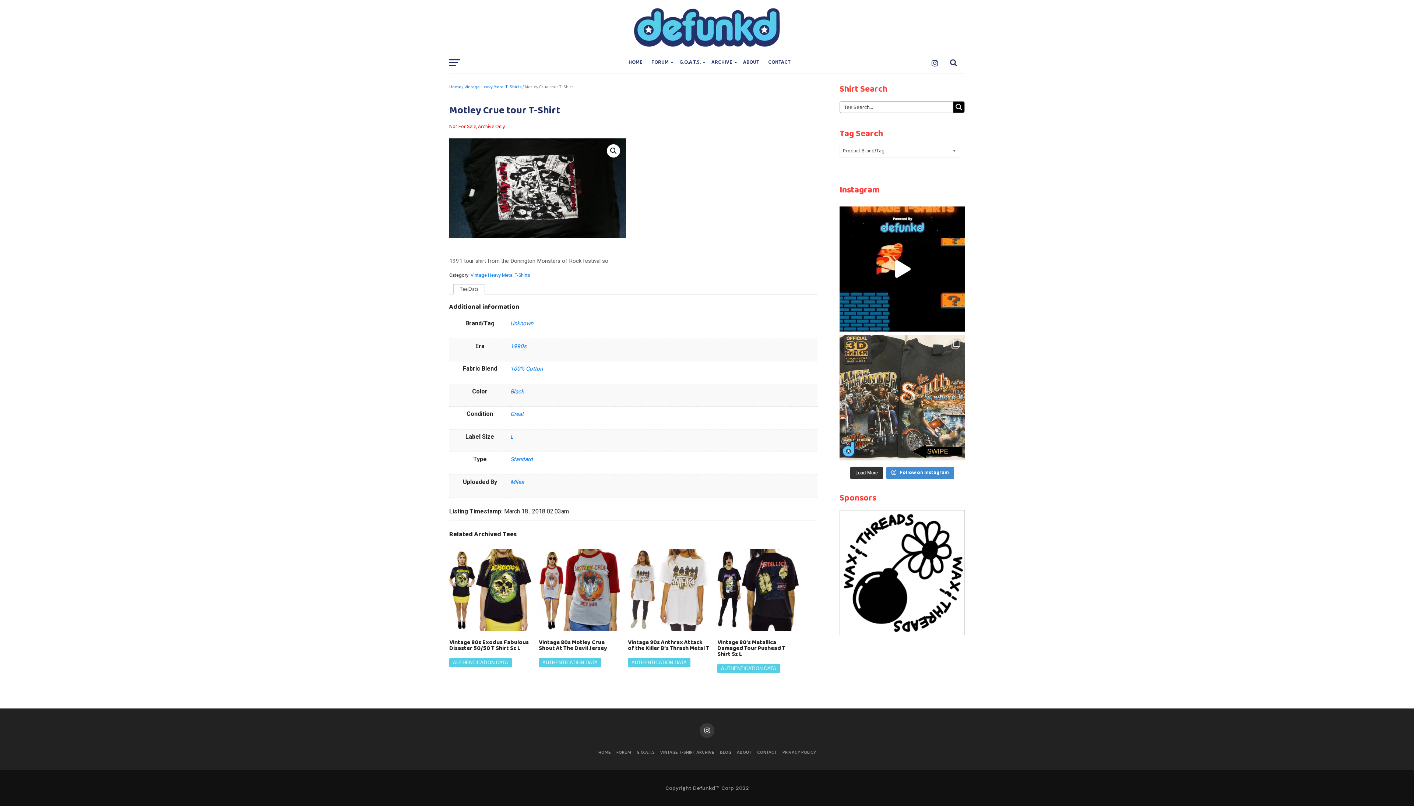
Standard (521, 459)
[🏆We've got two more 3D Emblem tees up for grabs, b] (902, 397)
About (751, 62)
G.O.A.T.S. (690, 62)
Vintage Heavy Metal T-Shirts (493, 87)
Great (517, 414)
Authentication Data (480, 662)
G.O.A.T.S (646, 752)
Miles (517, 482)
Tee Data (469, 289)
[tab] (469, 289)
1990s (518, 346)
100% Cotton (526, 368)
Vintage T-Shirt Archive (687, 752)
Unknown (521, 323)
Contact (779, 62)
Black (517, 391)
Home (636, 62)
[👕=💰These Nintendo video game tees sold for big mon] (902, 269)
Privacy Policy (799, 752)
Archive (721, 62)
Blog (725, 752)
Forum (660, 62)
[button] (613, 151)
